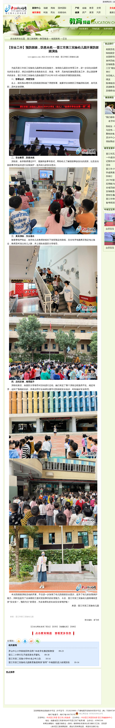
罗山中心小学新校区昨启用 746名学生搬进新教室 (31, 651)
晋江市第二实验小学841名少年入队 (25, 659)
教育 (91, 8)
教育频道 (44, 39)
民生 (53, 12)
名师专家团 (108, 29)
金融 (84, 8)
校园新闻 (55, 39)
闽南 (53, 8)
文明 (99, 8)
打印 (55, 627)
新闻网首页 (107, 2)
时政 (46, 12)
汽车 (99, 12)
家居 (91, 12)
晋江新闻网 (32, 39)
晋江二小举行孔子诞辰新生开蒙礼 (24, 655)
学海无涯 (95, 29)
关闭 (73, 627)
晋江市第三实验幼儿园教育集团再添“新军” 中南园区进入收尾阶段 (39, 662)
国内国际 (62, 8)
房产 (84, 12)
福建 (46, 8)
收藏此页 (64, 627)
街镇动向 (62, 12)
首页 (73, 29)
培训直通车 (83, 29)
